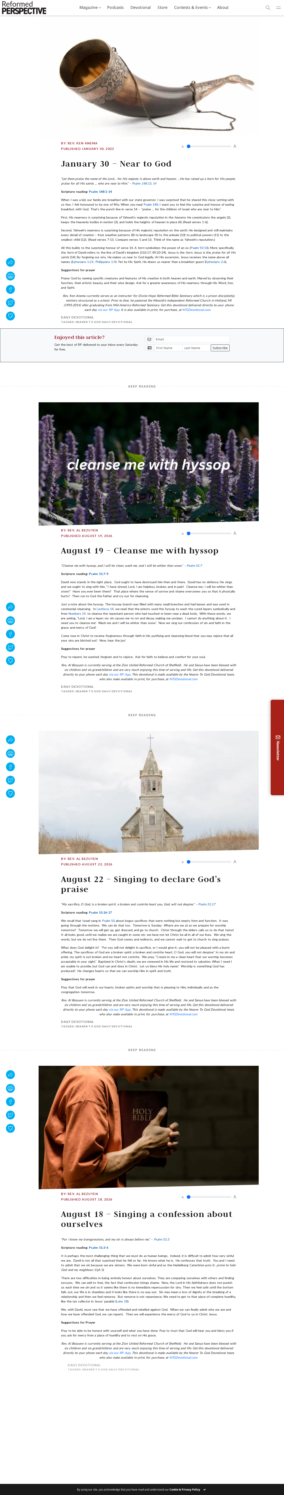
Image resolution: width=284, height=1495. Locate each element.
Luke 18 (121, 1301)
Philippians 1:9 (105, 262)
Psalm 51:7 (194, 565)
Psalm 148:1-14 (100, 191)
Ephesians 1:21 (82, 262)
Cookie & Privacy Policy (185, 1489)
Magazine (88, 7)
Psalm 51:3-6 (98, 1247)
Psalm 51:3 (161, 1239)
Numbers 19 (77, 613)
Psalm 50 (108, 920)
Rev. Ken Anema (83, 143)
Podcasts (115, 7)
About (223, 7)
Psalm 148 (151, 204)
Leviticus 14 (105, 609)
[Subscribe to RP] (10, 316)
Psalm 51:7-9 (98, 574)
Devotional (140, 7)
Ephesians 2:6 (215, 262)
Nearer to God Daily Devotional (104, 322)
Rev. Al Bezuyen (83, 530)
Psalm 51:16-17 (100, 912)
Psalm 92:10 (199, 248)
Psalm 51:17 (206, 904)
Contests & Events (191, 7)
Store (163, 7)
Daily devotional (77, 317)
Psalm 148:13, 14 (144, 183)
